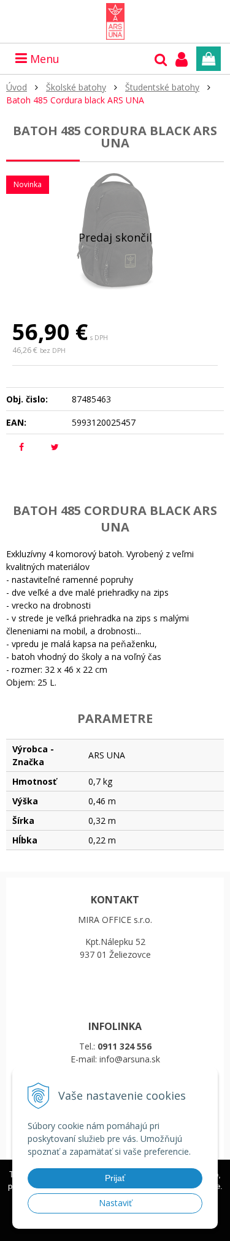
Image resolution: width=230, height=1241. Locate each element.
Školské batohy (76, 87)
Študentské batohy (162, 87)
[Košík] (208, 58)
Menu (43, 58)
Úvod (16, 87)
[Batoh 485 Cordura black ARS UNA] (115, 229)
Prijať (115, 1178)
